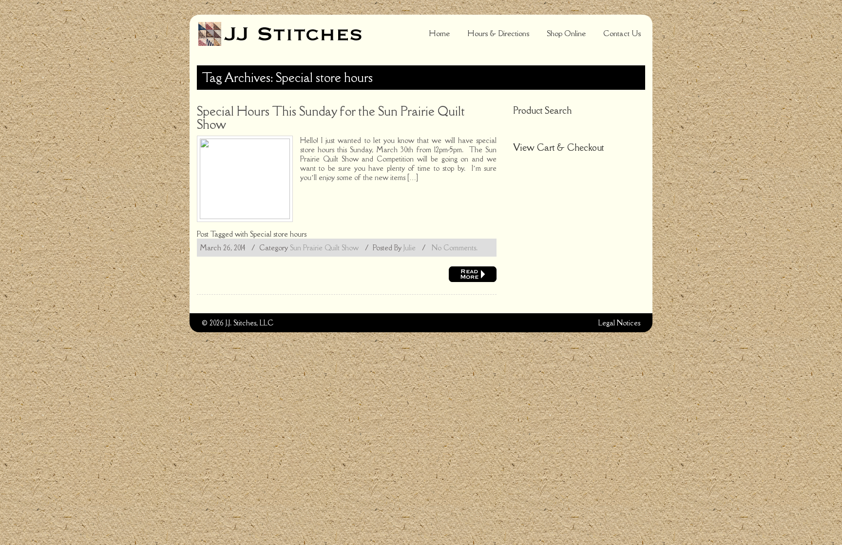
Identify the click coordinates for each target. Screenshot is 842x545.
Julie (409, 247)
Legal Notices (619, 322)
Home (439, 33)
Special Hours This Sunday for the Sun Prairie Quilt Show (331, 117)
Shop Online (566, 33)
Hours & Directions (498, 33)
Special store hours (278, 234)
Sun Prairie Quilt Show (324, 247)
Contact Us (622, 33)
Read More (473, 274)
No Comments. (455, 247)
